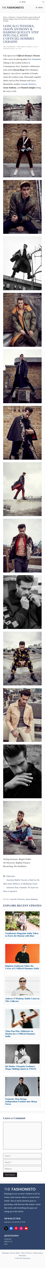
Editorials (12, 17)
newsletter (19, 1222)
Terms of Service (26, 1253)
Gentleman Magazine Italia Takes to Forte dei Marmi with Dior (22, 934)
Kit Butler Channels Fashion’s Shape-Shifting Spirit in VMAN (20, 1067)
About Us (8, 1241)
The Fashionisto (9, 46)
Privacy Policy (15, 1253)
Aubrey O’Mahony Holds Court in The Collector (22, 999)
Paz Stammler (34, 59)
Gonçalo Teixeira (28, 84)
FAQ (5, 1244)
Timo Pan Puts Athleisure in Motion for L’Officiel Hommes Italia (20, 1033)
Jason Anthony (32, 899)
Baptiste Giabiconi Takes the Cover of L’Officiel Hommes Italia (22, 967)
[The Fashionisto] (13, 7)
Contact (8, 1239)
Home (5, 17)
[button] (43, 2)
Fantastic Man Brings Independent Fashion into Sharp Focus (21, 1101)
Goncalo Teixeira (17, 899)
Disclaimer (6, 1253)
